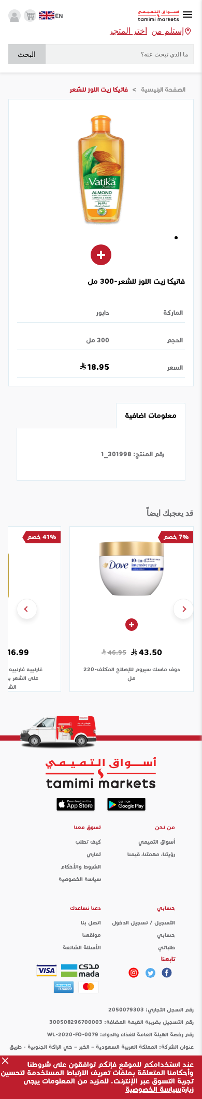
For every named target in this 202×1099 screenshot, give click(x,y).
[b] (150, 972)
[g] (166, 972)
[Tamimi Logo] (158, 16)
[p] (133, 972)
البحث (27, 54)
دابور (102, 312)
